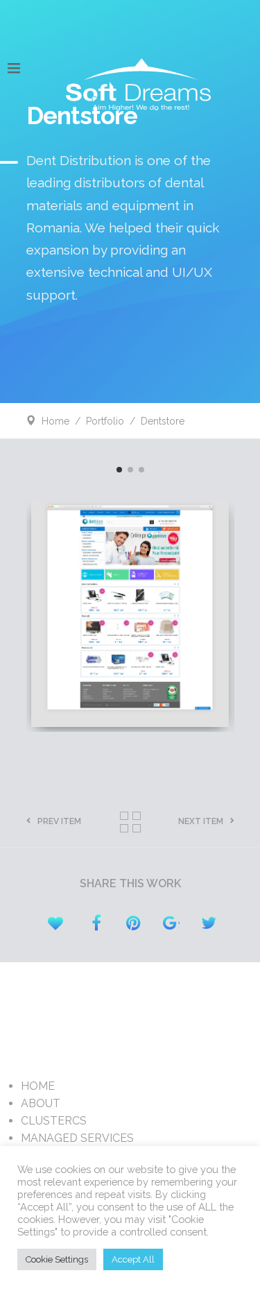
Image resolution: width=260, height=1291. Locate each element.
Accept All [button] (133, 1259)
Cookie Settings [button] (57, 1259)
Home (55, 421)
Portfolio (105, 421)
